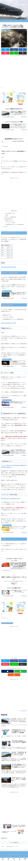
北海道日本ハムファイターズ (7, 623)
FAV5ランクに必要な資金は (10, 217)
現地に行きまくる (9, 220)
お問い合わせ (20, 856)
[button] (25, 404)
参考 (7, 215)
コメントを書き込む (14, 842)
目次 (12, 210)
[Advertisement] (14, 71)
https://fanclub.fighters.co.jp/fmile (8, 267)
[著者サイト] (7, 671)
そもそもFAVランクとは (10, 213)
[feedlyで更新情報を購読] (20, 671)
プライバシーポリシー (7, 856)
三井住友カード (21, 520)
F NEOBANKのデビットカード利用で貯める (15, 224)
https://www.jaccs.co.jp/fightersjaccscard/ (10, 498)
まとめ (6, 226)
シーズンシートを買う (10, 222)
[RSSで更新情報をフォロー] (14, 674)
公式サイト (9, 509)
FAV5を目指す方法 (8, 218)
